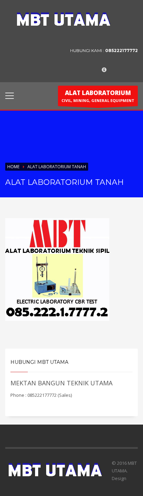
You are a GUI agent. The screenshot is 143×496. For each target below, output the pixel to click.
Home (13, 167)
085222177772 (121, 50)
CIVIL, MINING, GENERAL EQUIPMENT (97, 96)
